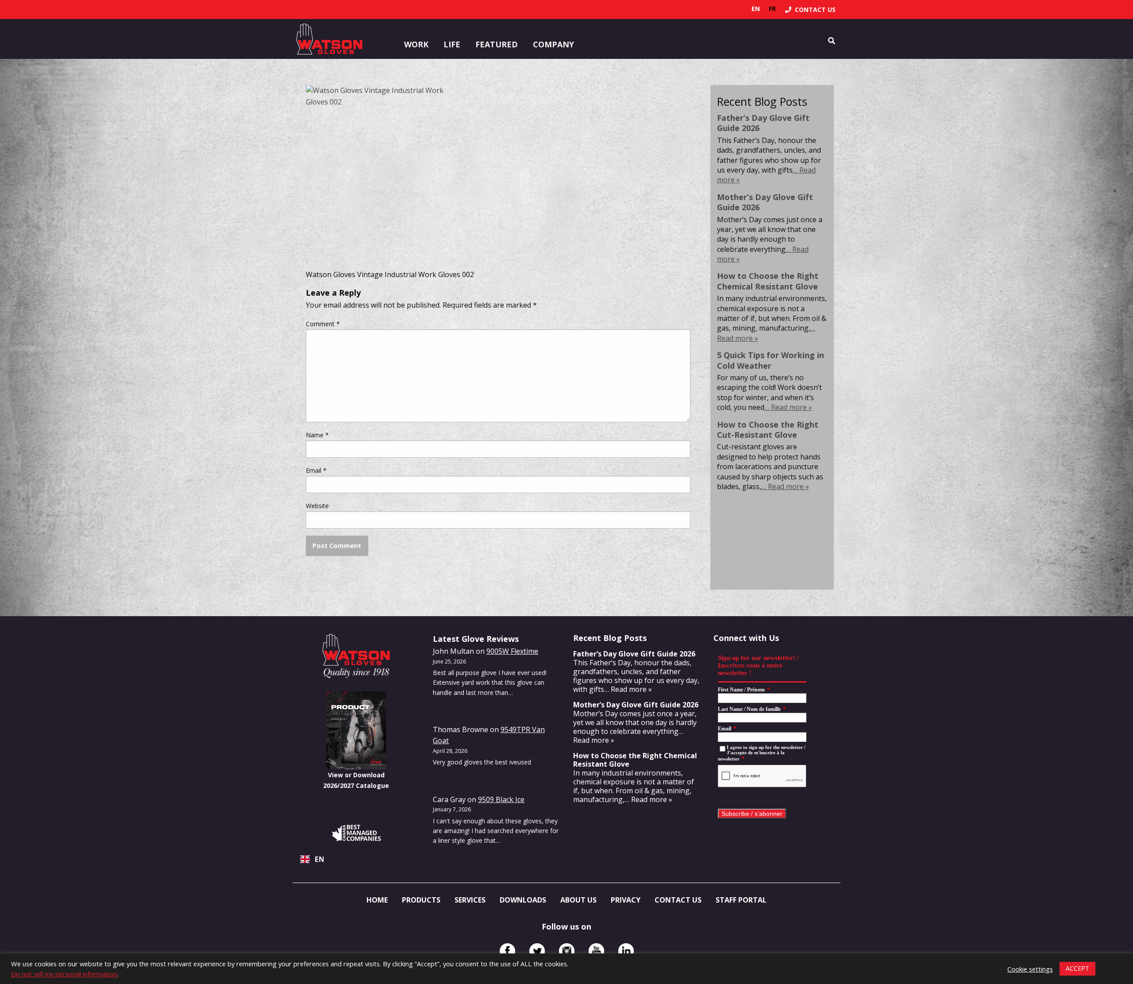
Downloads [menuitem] (523, 900)
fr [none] (772, 8)
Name (317, 435)
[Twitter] (537, 951)
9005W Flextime (512, 651)
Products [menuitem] (421, 900)
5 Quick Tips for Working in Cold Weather (770, 360)
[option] (772, 9)
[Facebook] (507, 951)
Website (317, 506)
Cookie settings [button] (1030, 969)
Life (451, 44)
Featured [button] (496, 44)
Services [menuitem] (470, 900)
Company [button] (553, 44)
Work (416, 44)
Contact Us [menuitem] (678, 900)
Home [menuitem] (377, 900)
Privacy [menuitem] (625, 900)
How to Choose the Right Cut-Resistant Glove (767, 429)
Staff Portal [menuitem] (741, 900)
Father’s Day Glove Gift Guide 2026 (763, 122)
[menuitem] (810, 9)
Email (316, 470)
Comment (323, 324)
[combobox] (356, 859)
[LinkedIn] (626, 951)
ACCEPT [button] (1077, 968)
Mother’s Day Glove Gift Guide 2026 (765, 202)
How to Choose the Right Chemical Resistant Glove (767, 280)
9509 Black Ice (501, 799)
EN (319, 859)
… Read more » (788, 407)
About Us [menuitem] (578, 900)
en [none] (755, 8)
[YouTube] (596, 951)
